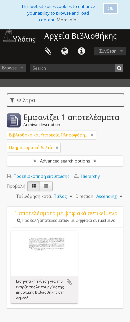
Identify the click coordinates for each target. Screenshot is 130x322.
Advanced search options (65, 161)
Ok (110, 8)
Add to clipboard (69, 282)
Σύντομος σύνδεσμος (81, 51)
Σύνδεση (108, 51)
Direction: (84, 196)
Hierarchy (90, 176)
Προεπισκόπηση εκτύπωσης (40, 176)
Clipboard (48, 51)
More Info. (67, 20)
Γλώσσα (64, 51)
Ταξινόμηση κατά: (34, 196)
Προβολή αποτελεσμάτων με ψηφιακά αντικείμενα (68, 220)
